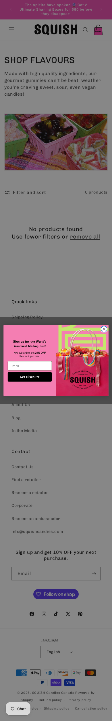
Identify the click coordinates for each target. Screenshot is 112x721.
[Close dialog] (104, 329)
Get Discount (30, 376)
